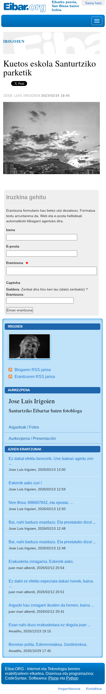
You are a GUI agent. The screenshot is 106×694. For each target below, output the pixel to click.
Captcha (13, 283)
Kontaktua (94, 689)
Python (72, 678)
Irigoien (14, 41)
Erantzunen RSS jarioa (35, 376)
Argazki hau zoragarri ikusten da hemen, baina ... (51, 605)
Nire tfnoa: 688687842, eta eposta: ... (41, 502)
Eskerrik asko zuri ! (25, 483)
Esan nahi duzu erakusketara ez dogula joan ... (49, 625)
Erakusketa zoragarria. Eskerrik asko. (41, 561)
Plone (53, 678)
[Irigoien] (29, 346)
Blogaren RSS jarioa (33, 369)
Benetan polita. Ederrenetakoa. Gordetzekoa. (48, 644)
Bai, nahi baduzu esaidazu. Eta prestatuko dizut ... (52, 522)
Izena (10, 230)
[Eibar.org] (26, 7)
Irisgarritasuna (69, 689)
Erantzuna (15, 263)
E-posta (12, 246)
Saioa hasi (93, 3)
